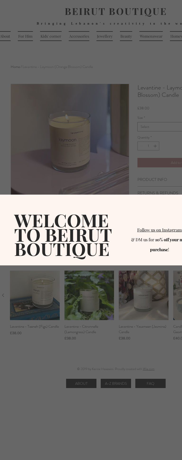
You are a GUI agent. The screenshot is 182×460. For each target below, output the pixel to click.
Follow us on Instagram (159, 230)
